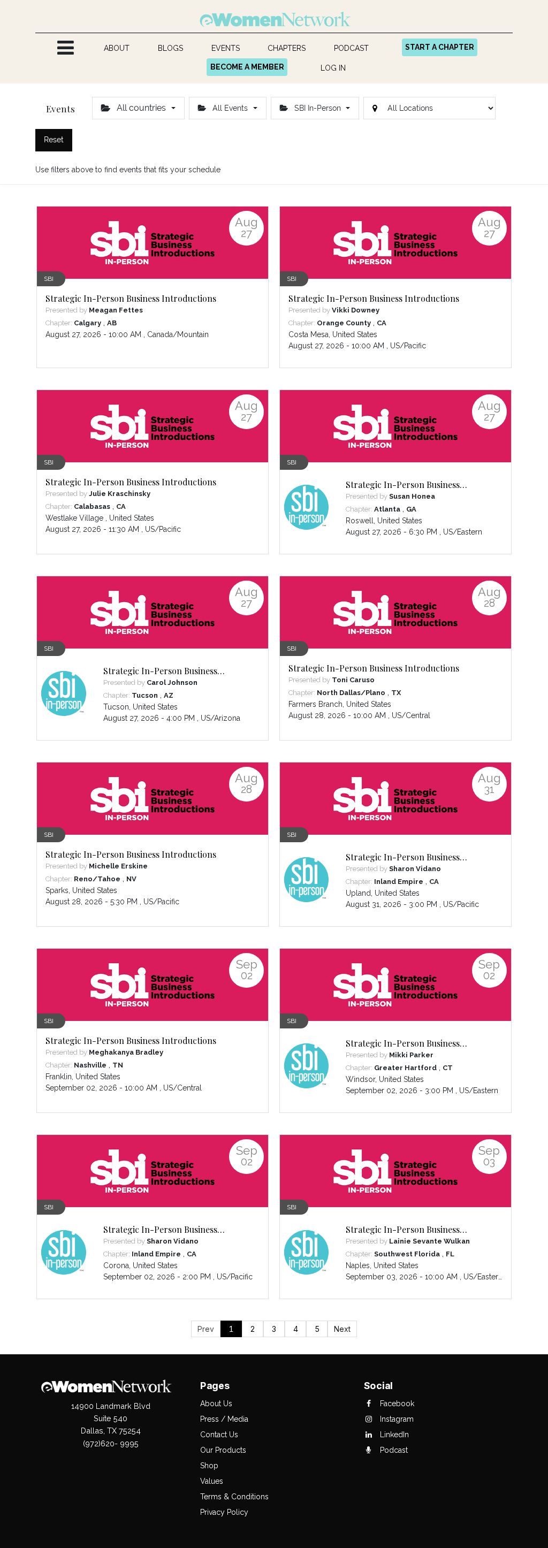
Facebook (396, 1403)
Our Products (223, 1450)
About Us (216, 1403)
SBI (49, 279)
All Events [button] (230, 108)
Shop (209, 1465)
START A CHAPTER (439, 47)
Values (211, 1481)
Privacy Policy (224, 1512)
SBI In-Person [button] (317, 108)
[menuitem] (117, 48)
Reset (54, 139)
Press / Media (224, 1419)
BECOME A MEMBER (247, 67)
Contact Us (219, 1434)
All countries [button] (141, 108)
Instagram (396, 1419)
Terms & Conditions (234, 1496)
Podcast (393, 1450)
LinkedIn (393, 1434)
